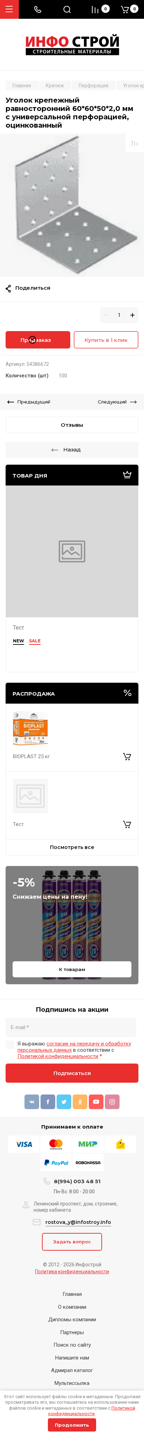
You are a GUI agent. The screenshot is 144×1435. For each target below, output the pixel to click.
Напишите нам (72, 1358)
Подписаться (72, 1073)
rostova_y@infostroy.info (78, 1222)
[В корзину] (127, 756)
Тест (18, 627)
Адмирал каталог (72, 1370)
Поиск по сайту (72, 1345)
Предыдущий (33, 401)
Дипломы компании (72, 1319)
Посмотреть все (72, 847)
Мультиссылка (72, 1383)
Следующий (112, 401)
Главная (72, 1294)
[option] (72, 205)
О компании (72, 1307)
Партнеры (72, 1332)
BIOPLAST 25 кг (31, 756)
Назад (72, 449)
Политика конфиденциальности (72, 1271)
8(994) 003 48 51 (77, 1181)
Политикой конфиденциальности (91, 1410)
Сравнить (134, 143)
